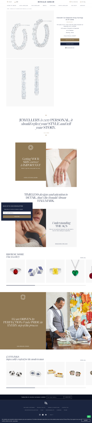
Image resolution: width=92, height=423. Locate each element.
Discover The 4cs (61, 243)
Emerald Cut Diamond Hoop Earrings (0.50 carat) (21, 8)
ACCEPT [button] (86, 420)
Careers (59, 410)
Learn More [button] (15, 421)
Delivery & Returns (29, 407)
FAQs (42, 410)
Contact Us (65, 407)
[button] (10, 2)
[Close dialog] (31, 204)
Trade (65, 410)
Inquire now (70, 43)
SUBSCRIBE (17, 216)
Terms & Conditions (53, 407)
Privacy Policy (41, 407)
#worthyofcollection (31, 410)
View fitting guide (31, 177)
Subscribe (68, 397)
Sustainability (50, 410)
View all (83, 257)
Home (8, 8)
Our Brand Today (23, 346)
